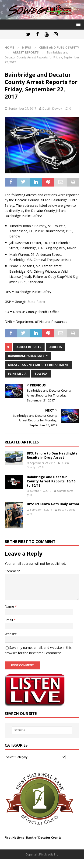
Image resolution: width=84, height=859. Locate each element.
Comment (12, 571)
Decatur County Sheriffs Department (38, 365)
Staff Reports (65, 490)
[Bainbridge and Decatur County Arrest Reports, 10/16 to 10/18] (14, 482)
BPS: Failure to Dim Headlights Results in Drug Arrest (52, 455)
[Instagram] (56, 34)
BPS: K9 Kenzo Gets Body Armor (53, 504)
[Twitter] (28, 34)
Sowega (41, 374)
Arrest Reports (29, 347)
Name (10, 606)
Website (11, 634)
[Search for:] (42, 730)
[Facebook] (37, 34)
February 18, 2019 (41, 509)
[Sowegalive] (42, 17)
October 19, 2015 (40, 490)
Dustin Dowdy (52, 108)
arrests (55, 347)
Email (9, 620)
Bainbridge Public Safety (28, 356)
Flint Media (17, 374)
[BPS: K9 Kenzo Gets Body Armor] (14, 515)
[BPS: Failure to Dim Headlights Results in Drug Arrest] (14, 458)
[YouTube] (46, 34)
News (26, 47)
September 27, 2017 (22, 108)
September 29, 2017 (42, 463)
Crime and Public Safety (59, 47)
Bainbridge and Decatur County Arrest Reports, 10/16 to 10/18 (51, 481)
